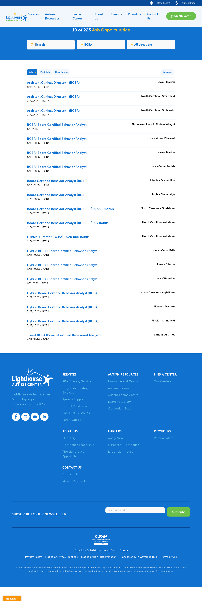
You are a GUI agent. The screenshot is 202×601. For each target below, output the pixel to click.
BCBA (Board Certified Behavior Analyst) (57, 125)
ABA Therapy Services (77, 381)
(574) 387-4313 (181, 16)
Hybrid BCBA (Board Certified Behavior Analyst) (62, 251)
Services (33, 14)
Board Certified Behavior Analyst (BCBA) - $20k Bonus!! (68, 223)
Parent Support (73, 419)
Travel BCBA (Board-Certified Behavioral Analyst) (64, 335)
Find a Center (77, 16)
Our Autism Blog (119, 408)
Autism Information (121, 388)
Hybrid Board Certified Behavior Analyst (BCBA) (62, 293)
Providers (134, 14)
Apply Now (115, 438)
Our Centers (162, 381)
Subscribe (178, 512)
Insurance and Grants (123, 381)
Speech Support (73, 399)
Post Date (45, 72)
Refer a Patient (164, 438)
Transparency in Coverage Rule (138, 556)
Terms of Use (169, 556)
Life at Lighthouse (120, 451)
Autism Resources (52, 16)
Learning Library (119, 401)
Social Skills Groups (76, 412)
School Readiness (74, 406)
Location (167, 72)
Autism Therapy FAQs (123, 394)
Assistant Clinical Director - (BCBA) (53, 82)
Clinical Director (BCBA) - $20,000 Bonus (58, 237)
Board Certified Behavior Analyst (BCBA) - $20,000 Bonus (70, 209)
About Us (98, 16)
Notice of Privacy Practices (61, 556)
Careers (116, 14)
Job (31, 72)
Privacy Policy (33, 556)
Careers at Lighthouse (123, 444)
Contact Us (152, 16)
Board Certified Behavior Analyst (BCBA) (57, 181)
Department (61, 72)
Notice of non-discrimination (99, 556)
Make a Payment (73, 481)
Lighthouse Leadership (78, 444)
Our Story (69, 438)
